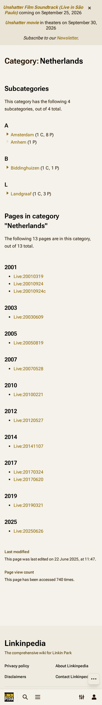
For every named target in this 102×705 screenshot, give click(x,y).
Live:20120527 (28, 420)
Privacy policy (17, 666)
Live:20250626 (28, 531)
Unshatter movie (22, 22)
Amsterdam (22, 134)
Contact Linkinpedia (74, 676)
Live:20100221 (28, 394)
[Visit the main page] (9, 697)
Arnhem (18, 142)
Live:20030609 (28, 317)
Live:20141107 (28, 446)
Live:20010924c (30, 291)
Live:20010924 (28, 283)
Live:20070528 (28, 368)
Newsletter (67, 38)
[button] (8, 134)
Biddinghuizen (25, 168)
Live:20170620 (28, 479)
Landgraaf (21, 193)
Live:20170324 (28, 472)
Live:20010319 (28, 276)
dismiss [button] (89, 8)
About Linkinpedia (72, 666)
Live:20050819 (28, 343)
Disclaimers (15, 676)
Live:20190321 (28, 505)
